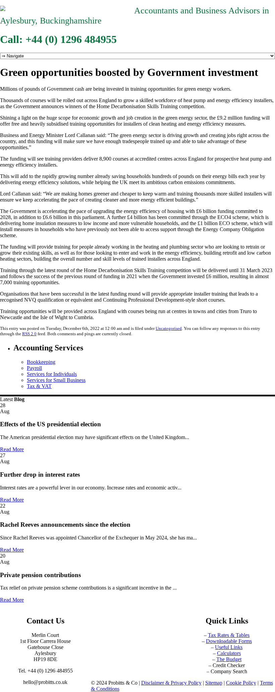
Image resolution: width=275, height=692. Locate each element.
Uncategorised (169, 328)
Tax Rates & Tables (229, 635)
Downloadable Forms (229, 641)
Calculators (229, 653)
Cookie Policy (241, 683)
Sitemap (213, 683)
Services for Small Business (56, 380)
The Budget (228, 659)
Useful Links (228, 647)
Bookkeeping (41, 362)
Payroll (34, 368)
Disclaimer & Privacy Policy (171, 683)
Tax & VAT (39, 386)
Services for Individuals (52, 374)
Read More (12, 449)
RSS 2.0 (29, 333)
